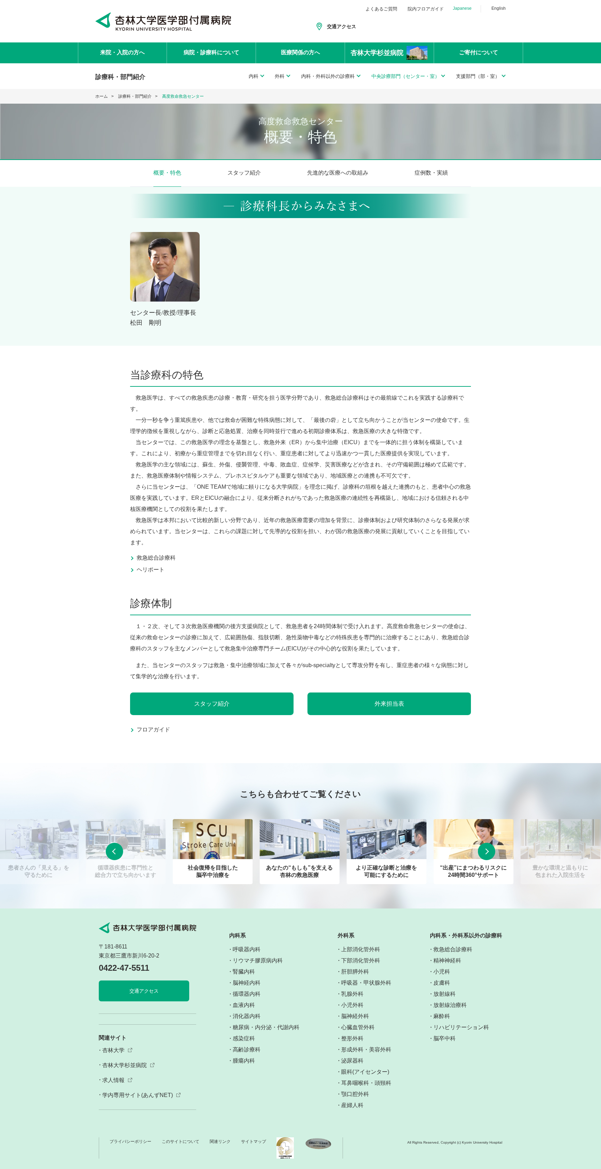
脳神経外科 (355, 1016)
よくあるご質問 (381, 8)
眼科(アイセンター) (365, 1072)
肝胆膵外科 (355, 972)
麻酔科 (441, 1016)
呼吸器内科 (247, 949)
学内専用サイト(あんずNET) (137, 1095)
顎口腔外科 (355, 1094)
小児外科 (352, 1005)
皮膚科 (441, 983)
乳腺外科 (352, 994)
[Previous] (114, 851)
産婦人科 (352, 1105)
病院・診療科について (211, 52)
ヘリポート (151, 570)
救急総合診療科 (156, 558)
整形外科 (352, 1038)
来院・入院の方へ (122, 52)
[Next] (486, 851)
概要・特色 (167, 173)
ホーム (101, 96)
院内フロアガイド (426, 8)
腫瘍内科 (244, 1061)
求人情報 (113, 1080)
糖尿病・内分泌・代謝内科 (266, 1027)
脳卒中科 (444, 1038)
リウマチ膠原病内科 (258, 960)
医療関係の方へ (300, 52)
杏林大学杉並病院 (124, 1065)
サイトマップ (253, 1141)
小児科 (441, 972)
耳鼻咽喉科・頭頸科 (366, 1083)
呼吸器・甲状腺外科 (366, 983)
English (498, 8)
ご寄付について (478, 52)
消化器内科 (247, 1016)
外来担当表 (389, 703)
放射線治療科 (450, 1005)
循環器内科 (247, 994)
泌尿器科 (352, 1061)
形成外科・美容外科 (366, 1049)
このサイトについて (180, 1141)
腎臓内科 (244, 972)
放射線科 (444, 994)
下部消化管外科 (360, 960)
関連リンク (220, 1141)
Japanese (462, 8)
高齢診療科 (247, 1049)
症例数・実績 (431, 173)
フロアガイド (153, 729)
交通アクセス (341, 26)
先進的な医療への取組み (337, 173)
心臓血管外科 (358, 1027)
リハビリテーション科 (461, 1027)
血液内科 (244, 1005)
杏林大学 (113, 1050)
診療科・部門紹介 (135, 96)
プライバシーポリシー (130, 1141)
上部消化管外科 (360, 949)
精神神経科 (447, 960)
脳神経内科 (247, 983)
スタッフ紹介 (244, 173)
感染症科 (244, 1038)
